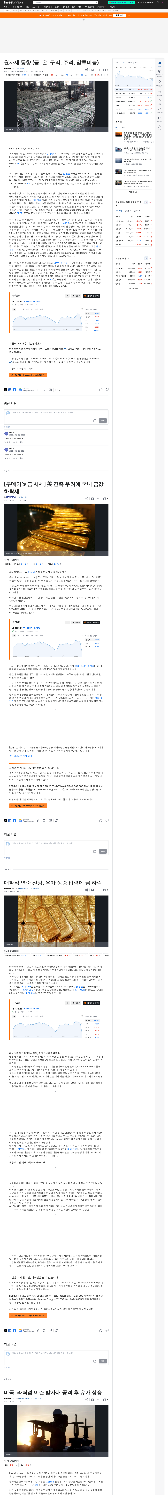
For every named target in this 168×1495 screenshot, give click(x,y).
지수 (123, 27)
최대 (41, 274)
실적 (109, 11)
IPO (74, 11)
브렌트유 (19, 1113)
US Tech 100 (120, 66)
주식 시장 (36, 11)
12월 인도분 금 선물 (84, 630)
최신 (7, 11)
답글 (8, 407)
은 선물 (66, 138)
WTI (37, 1449)
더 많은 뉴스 (133, 156)
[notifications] (158, 2)
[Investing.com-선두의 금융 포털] (13, 2)
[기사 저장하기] (92, 34)
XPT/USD (80, 954)
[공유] (86, 34)
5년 (36, 274)
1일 (14, 274)
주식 (136, 27)
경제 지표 (44, 11)
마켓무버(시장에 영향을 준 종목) (128, 168)
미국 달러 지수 (120, 78)
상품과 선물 (53, 11)
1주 (19, 274)
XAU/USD (25, 951)
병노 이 (11, 397)
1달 (23, 274)
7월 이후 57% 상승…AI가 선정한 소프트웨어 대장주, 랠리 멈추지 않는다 (138, 147)
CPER (20, 178)
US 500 (118, 62)
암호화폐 (67, 11)
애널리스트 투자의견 (99, 11)
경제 (29, 11)
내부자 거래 (86, 11)
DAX (117, 70)
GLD (19, 128)
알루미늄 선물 (61, 227)
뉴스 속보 (23, 11)
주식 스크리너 (89, 7)
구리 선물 (36, 164)
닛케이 (117, 74)
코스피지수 (119, 54)
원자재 (130, 27)
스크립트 (116, 11)
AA (51, 244)
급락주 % (137, 175)
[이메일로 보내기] (50, 354)
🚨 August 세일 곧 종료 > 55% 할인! (121, 2)
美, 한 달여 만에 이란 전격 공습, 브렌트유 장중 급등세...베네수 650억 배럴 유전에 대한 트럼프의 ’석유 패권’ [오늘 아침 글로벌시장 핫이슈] (138, 100)
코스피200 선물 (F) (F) (123, 58)
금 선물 (50, 118)
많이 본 (15, 11)
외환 (61, 11)
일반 (78, 11)
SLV (29, 148)
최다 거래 (118, 175)
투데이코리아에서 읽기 (20, 720)
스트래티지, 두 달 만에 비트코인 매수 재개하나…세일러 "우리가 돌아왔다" (137, 113)
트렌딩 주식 (120, 223)
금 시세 (31, 536)
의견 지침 (7, 391)
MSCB (65, 187)
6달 (27, 274)
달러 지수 (30, 957)
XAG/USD (28, 954)
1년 (32, 274)
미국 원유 (72, 1113)
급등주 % (128, 175)
